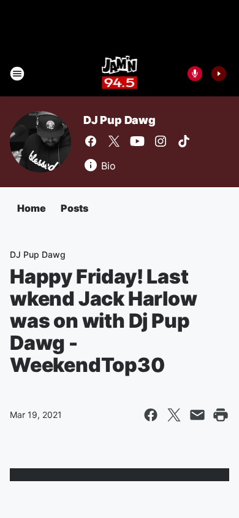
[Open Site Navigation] (17, 73)
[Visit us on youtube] (137, 141)
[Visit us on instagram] (160, 141)
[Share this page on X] (174, 414)
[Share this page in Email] (197, 414)
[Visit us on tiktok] (183, 141)
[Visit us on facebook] (90, 141)
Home (31, 208)
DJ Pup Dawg (119, 120)
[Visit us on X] (114, 141)
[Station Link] (120, 73)
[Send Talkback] (195, 73)
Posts (74, 208)
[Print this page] (220, 414)
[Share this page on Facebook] (150, 414)
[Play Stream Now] (218, 73)
